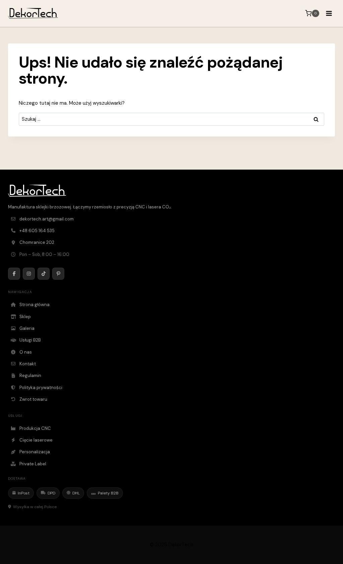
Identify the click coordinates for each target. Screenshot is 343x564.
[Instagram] (29, 274)
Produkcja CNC (35, 428)
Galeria (27, 328)
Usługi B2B (30, 340)
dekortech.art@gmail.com (46, 219)
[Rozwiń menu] (329, 13)
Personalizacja (34, 452)
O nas (25, 352)
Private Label (32, 464)
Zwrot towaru (33, 399)
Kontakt (27, 364)
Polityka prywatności (40, 387)
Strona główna (34, 304)
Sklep (25, 316)
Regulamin (30, 375)
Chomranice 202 (36, 242)
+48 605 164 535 (37, 230)
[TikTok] (44, 274)
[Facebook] (14, 274)
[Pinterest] (58, 274)
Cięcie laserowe (36, 440)
